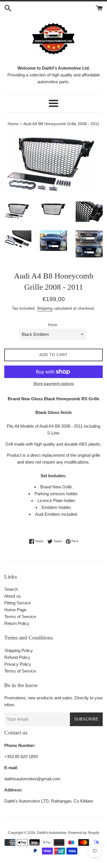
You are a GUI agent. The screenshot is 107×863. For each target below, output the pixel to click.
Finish (52, 325)
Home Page (15, 609)
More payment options (53, 383)
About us (12, 596)
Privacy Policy (17, 664)
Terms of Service (20, 616)
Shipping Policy (18, 650)
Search (11, 589)
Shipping (45, 308)
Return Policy (16, 623)
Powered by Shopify (83, 833)
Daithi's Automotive (51, 833)
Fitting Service (17, 602)
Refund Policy (17, 657)
